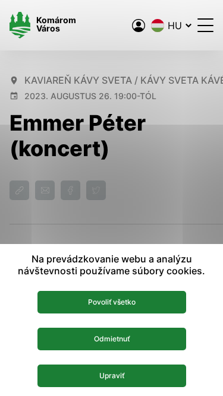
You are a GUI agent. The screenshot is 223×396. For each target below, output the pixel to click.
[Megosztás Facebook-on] (70, 190)
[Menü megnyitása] (205, 25)
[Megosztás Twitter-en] (96, 190)
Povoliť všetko (112, 301)
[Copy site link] (19, 190)
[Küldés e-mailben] (45, 190)
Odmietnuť (112, 338)
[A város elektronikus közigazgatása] (138, 25)
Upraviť (111, 375)
